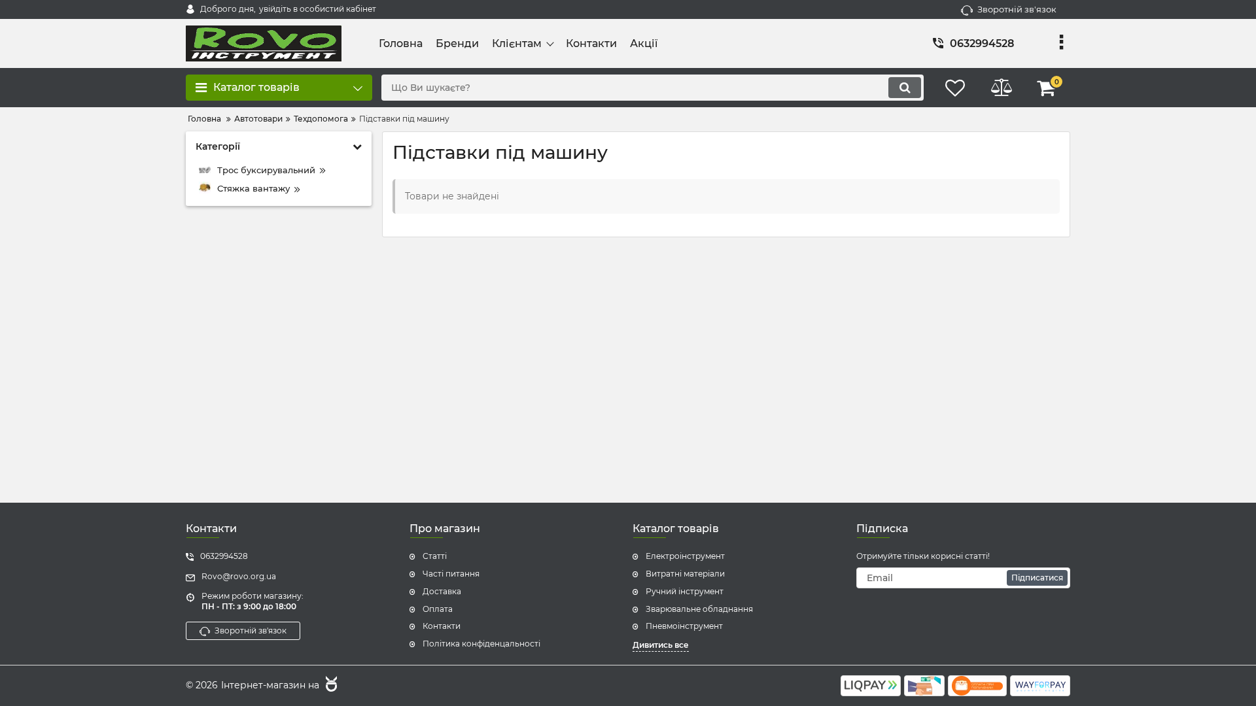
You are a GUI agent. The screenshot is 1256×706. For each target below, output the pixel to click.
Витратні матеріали (685, 574)
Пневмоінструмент (684, 626)
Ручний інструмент (685, 591)
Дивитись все (661, 645)
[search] (904, 87)
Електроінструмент (685, 556)
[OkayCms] (330, 686)
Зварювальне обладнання (699, 609)
